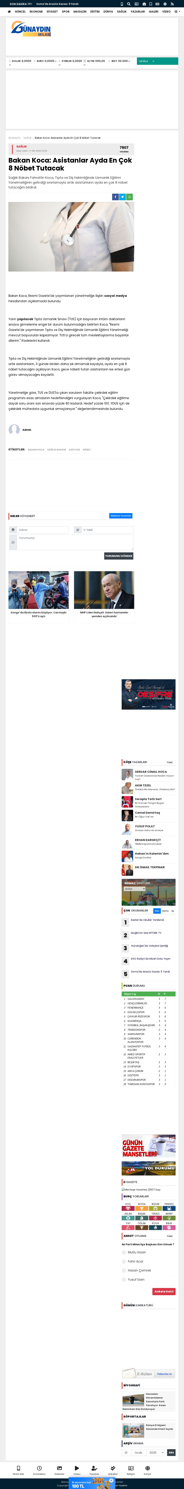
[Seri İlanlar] (151, 3)
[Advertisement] (110, 45)
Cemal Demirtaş (147, 813)
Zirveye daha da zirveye (149, 830)
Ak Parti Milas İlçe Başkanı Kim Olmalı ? (148, 1244)
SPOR (66, 11)
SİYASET (52, 11)
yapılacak (25, 319)
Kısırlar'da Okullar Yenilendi (144, 922)
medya (121, 296)
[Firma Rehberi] (144, 3)
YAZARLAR (138, 11)
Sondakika (39, 1474)
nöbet (87, 449)
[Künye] (165, 3)
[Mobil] (122, 3)
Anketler (113, 1474)
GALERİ (153, 11)
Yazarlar (94, 1474)
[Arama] (128, 3)
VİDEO (166, 11)
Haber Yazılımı (119, 1485)
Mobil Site (18, 1474)
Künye (147, 1474)
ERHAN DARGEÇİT (148, 840)
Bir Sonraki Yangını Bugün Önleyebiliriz (149, 804)
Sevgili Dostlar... (144, 857)
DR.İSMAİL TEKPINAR (150, 867)
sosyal (109, 296)
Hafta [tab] (165, 910)
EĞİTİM (95, 11)
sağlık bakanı (56, 449)
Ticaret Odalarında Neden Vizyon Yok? (154, 777)
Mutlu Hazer (137, 1252)
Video (76, 1474)
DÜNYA (108, 11)
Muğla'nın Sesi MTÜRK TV (142, 935)
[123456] (149, 1338)
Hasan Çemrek (139, 1270)
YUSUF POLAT (145, 826)
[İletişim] (136, 3)
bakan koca (36, 449)
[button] (177, 12)
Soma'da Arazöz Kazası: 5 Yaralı (147, 974)
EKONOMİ (36, 11)
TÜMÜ (170, 762)
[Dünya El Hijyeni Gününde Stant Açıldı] (133, 1430)
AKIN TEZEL (143, 785)
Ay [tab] (172, 910)
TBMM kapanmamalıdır (148, 844)
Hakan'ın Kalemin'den (152, 854)
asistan (74, 449)
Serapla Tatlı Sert (148, 799)
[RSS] (172, 3)
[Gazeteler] (157, 3)
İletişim (131, 1474)
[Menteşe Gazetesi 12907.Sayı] (141, 1189)
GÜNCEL (20, 11)
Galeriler (59, 1474)
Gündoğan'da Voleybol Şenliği (56, 4)
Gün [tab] (157, 910)
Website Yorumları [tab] (121, 515)
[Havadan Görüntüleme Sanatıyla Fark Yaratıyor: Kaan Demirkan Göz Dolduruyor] (133, 1399)
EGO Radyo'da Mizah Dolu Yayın (146, 961)
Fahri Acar (135, 1261)
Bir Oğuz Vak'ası (144, 816)
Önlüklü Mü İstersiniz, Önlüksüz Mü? (155, 789)
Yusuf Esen (136, 1279)
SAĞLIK (122, 11)
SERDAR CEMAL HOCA (151, 772)
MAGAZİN (79, 11)
